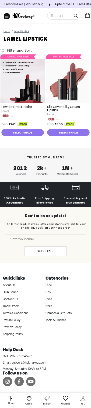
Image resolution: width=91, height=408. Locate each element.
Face (49, 285)
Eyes (49, 299)
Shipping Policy (13, 334)
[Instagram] (7, 381)
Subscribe (45, 251)
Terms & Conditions (15, 313)
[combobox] (64, 16)
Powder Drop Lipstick (16, 107)
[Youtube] (30, 381)
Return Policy (12, 320)
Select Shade (22, 132)
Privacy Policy (12, 327)
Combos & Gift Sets (59, 313)
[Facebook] (19, 381)
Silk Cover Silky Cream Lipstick (63, 108)
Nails (49, 306)
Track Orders (11, 306)
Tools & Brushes (56, 320)
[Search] (76, 16)
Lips (48, 292)
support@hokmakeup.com (29, 363)
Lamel (5, 111)
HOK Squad (10, 292)
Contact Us (10, 299)
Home (7, 31)
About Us (9, 285)
